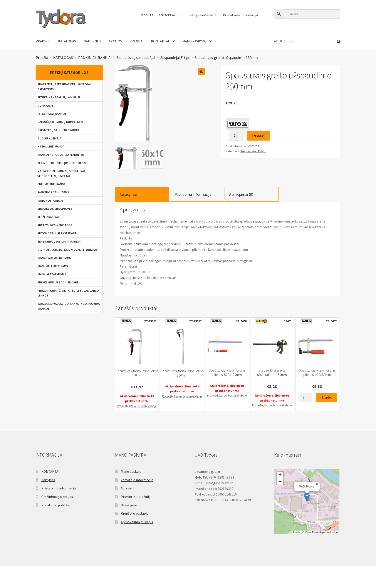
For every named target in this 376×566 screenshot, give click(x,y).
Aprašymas (129, 194)
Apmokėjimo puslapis (137, 522)
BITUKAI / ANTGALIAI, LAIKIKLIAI (58, 97)
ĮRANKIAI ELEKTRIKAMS (52, 266)
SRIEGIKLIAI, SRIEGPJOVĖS (54, 209)
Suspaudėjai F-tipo (253, 151)
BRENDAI (136, 41)
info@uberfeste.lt (202, 15)
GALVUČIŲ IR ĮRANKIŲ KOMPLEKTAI (60, 122)
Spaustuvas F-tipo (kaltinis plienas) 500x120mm (227, 372)
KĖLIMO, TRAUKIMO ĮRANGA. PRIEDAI (61, 163)
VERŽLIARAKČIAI (48, 217)
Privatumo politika (55, 505)
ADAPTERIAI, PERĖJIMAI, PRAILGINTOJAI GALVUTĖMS (64, 86)
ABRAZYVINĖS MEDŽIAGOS (54, 225)
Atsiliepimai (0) (241, 194)
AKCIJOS (115, 41)
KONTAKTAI (160, 41)
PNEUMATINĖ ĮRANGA (51, 184)
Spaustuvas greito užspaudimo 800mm (182, 373)
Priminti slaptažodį (135, 496)
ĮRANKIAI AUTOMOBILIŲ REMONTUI (60, 155)
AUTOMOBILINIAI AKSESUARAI (57, 233)
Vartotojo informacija (137, 480)
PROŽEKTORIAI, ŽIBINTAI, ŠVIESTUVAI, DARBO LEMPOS (68, 293)
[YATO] (238, 124)
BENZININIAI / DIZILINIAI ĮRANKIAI (59, 241)
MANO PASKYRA (194, 41)
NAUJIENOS (92, 41)
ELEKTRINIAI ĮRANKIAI (51, 114)
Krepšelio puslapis (134, 513)
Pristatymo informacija (240, 15)
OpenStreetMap (314, 532)
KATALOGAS (67, 41)
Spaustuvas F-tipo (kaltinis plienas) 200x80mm (317, 372)
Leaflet (297, 532)
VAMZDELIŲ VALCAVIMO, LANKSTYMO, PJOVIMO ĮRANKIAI (68, 306)
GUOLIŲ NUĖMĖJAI (49, 138)
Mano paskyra (131, 471)
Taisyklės (48, 480)
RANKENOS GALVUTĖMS (53, 192)
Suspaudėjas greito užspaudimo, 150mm (272, 372)
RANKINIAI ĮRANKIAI (50, 201)
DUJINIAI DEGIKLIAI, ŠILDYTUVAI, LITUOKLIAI (67, 250)
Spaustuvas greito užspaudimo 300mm (137, 373)
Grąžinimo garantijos (57, 496)
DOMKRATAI (45, 105)
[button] (307, 497)
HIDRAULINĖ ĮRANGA (50, 146)
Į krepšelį (258, 135)
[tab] (142, 194)
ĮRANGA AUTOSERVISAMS (54, 258)
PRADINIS (43, 41)
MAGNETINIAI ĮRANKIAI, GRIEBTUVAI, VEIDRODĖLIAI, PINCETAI (61, 173)
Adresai (126, 488)
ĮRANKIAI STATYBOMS (51, 274)
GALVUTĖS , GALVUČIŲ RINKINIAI (58, 130)
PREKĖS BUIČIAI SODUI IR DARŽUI (59, 282)
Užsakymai (129, 505)
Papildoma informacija (193, 194)
